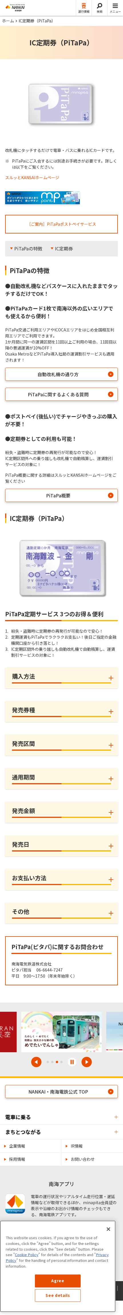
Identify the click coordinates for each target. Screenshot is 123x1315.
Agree (57, 1280)
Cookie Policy (26, 1254)
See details (57, 1295)
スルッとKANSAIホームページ (32, 177)
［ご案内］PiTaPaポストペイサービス (61, 224)
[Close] (108, 1229)
